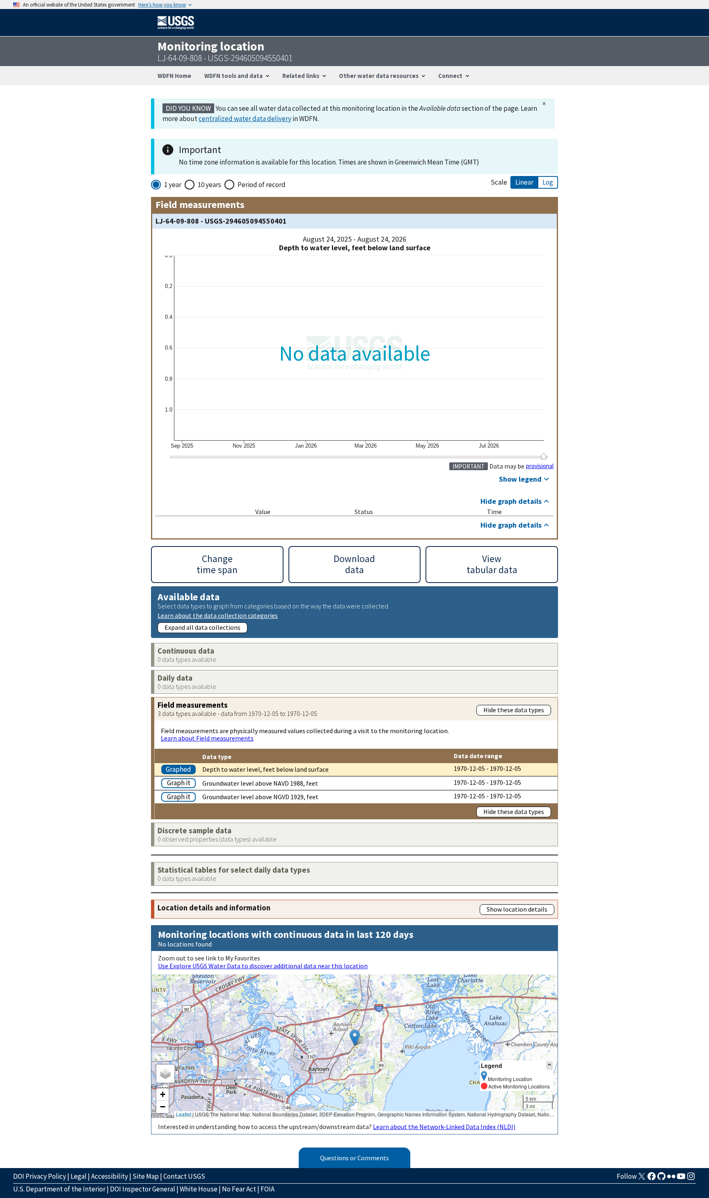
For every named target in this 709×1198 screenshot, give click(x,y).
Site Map (146, 1176)
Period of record (262, 184)
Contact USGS (184, 1176)
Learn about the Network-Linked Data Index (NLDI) (444, 1127)
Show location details (517, 909)
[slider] (543, 456)
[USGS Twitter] (642, 1178)
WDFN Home (174, 76)
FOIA (267, 1188)
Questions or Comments (354, 1158)
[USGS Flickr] (671, 1178)
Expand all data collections (202, 627)
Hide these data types (513, 710)
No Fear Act (239, 1188)
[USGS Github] (661, 1178)
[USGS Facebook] (651, 1178)
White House (198, 1188)
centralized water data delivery (245, 118)
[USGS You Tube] (681, 1178)
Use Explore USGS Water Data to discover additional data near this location (263, 966)
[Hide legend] (549, 1065)
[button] (355, 1037)
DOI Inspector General (142, 1188)
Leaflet (183, 1114)
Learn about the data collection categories (218, 615)
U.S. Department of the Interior (59, 1188)
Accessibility (109, 1176)
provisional (539, 466)
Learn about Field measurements (207, 738)
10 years (209, 184)
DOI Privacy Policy (39, 1176)
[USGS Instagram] (691, 1178)
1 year (172, 184)
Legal (79, 1176)
